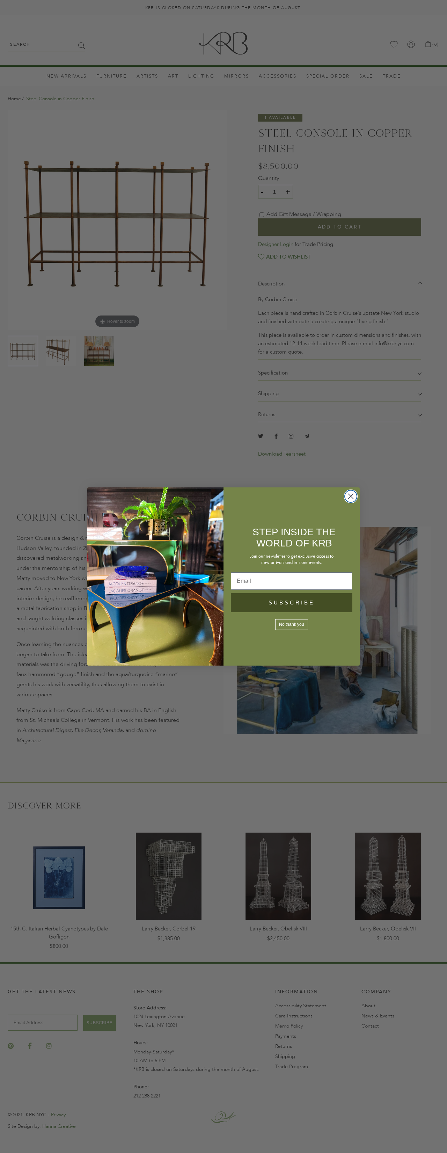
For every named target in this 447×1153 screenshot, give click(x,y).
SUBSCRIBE (292, 602)
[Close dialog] (351, 496)
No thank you (291, 624)
